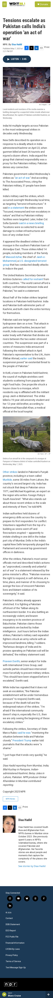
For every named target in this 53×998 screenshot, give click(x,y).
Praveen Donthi (11, 661)
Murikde (7, 479)
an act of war (22, 177)
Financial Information (15, 943)
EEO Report (11, 931)
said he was (24, 732)
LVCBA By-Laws (13, 949)
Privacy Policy (12, 955)
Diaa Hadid (17, 44)
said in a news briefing (31, 223)
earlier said (26, 358)
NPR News (10, 799)
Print (46, 47)
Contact (9, 918)
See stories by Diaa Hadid (32, 866)
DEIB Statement (13, 924)
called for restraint (32, 279)
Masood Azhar (14, 256)
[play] (4, 994)
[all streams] (49, 994)
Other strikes (10, 471)
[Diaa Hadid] (9, 824)
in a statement (16, 207)
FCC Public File (12, 937)
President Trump (22, 740)
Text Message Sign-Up (16, 967)
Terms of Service (13, 961)
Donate (44, 4)
